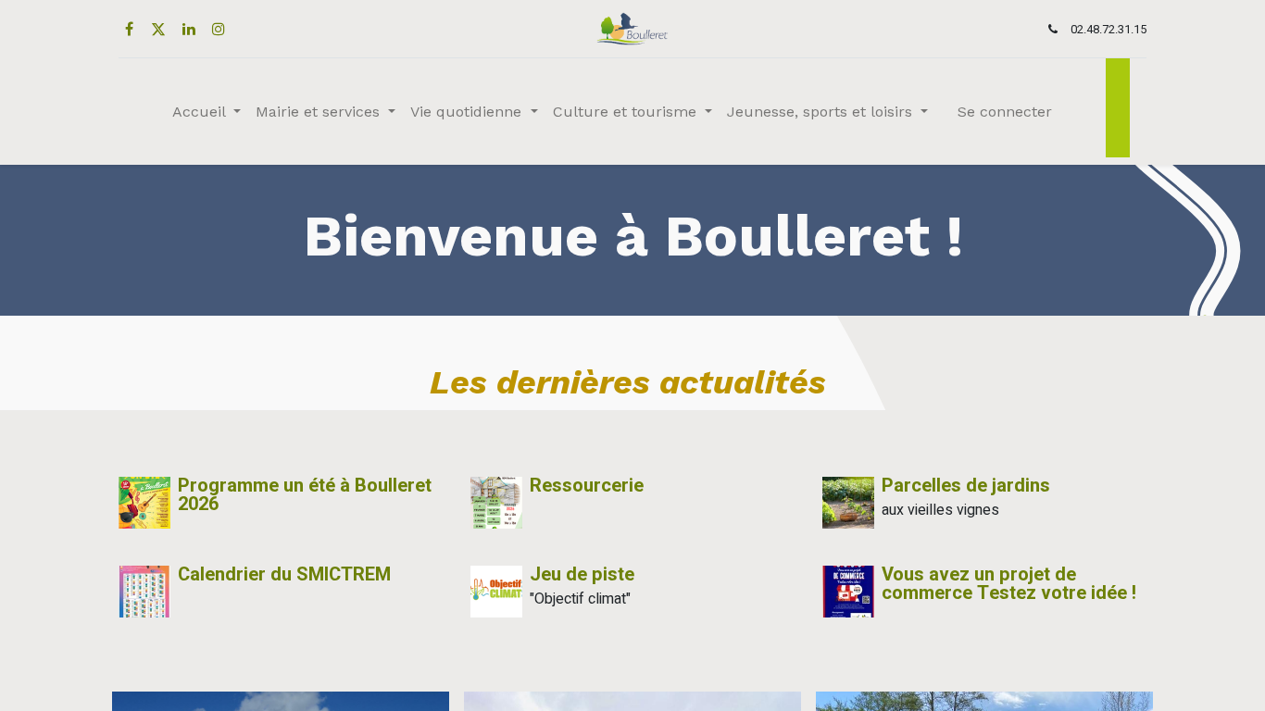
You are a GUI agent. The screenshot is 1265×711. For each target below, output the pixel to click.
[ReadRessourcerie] (496, 503)
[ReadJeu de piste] (496, 591)
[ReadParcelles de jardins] (848, 503)
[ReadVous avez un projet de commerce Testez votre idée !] (848, 591)
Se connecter (1005, 111)
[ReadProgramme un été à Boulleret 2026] (144, 503)
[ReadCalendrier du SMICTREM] (144, 591)
